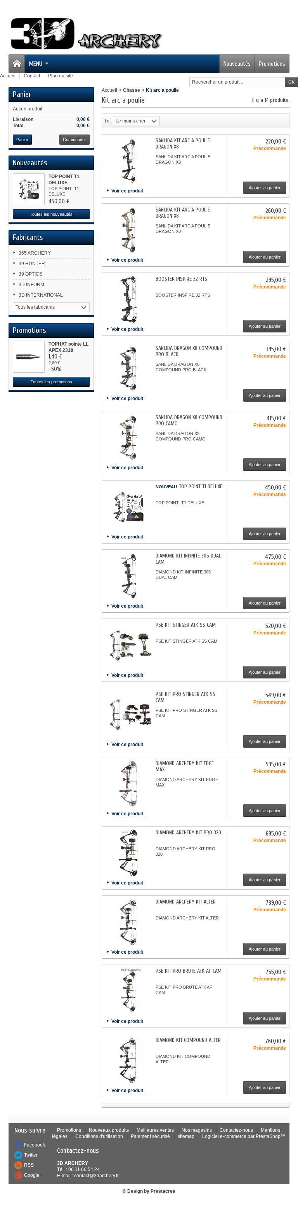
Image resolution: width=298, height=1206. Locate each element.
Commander (74, 139)
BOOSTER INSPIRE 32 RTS (181, 279)
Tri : (108, 121)
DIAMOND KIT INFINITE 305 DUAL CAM (188, 558)
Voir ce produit (127, 191)
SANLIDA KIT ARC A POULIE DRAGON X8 (183, 143)
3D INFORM (31, 284)
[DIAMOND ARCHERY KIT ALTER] (128, 922)
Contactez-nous (236, 1130)
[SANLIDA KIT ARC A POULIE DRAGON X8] (128, 161)
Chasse (131, 90)
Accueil (109, 90)
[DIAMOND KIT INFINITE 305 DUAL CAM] (128, 576)
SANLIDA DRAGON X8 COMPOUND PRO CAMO (189, 420)
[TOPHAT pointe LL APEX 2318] (29, 357)
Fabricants (28, 237)
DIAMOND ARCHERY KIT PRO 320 (188, 832)
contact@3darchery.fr (96, 1175)
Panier (22, 94)
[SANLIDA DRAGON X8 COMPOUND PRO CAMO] (128, 437)
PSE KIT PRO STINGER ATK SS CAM (185, 697)
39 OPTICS (30, 274)
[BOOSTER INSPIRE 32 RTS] (128, 299)
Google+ (33, 1175)
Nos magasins (197, 1130)
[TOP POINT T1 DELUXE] (29, 189)
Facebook (34, 1145)
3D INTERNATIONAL (41, 295)
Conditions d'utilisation (99, 1136)
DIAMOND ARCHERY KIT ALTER (186, 901)
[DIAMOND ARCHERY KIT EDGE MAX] (128, 783)
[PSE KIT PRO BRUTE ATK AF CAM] (128, 991)
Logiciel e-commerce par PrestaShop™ (243, 1136)
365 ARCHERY (35, 253)
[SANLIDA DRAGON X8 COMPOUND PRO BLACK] (128, 368)
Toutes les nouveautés (51, 214)
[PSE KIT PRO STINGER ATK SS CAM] (128, 714)
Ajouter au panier (265, 187)
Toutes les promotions (51, 381)
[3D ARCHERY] (86, 34)
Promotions (272, 63)
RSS (29, 1165)
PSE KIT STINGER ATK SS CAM (186, 625)
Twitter (31, 1155)
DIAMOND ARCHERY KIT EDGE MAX (185, 766)
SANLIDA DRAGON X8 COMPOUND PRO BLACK (189, 351)
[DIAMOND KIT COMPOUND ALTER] (128, 1060)
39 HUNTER (32, 263)
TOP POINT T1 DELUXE (200, 486)
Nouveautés (237, 63)
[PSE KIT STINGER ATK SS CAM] (128, 645)
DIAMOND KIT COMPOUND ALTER (188, 1040)
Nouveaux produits (109, 1130)
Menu (35, 63)
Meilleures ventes (155, 1130)
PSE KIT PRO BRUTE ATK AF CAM (189, 971)
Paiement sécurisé (150, 1136)
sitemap (186, 1136)
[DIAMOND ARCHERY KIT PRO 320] (128, 853)
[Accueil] (16, 64)
